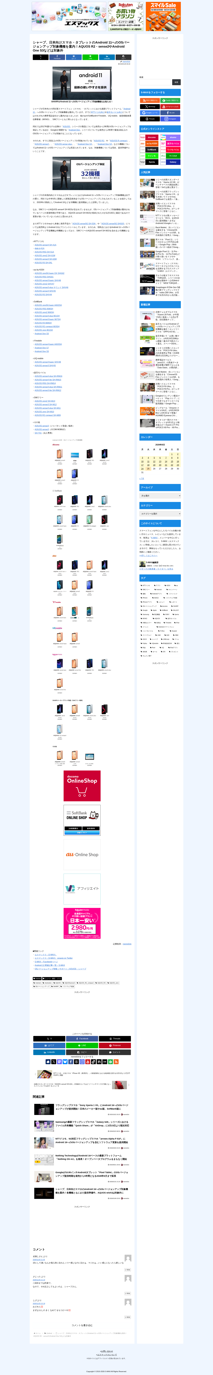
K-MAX (154, 538)
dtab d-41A (39, 248)
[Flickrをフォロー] (104, 1061)
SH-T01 (38, 433)
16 (178, 461)
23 (178, 465)
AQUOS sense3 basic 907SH (48, 319)
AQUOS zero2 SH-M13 (45, 401)
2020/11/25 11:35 (39, 1260)
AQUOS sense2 (42, 144)
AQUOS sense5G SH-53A (84, 224)
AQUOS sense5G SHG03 (112, 224)
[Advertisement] (82, 1011)
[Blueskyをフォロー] (65, 1061)
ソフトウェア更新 (68, 986)
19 (154, 465)
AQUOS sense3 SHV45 (45, 291)
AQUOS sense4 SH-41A (45, 245)
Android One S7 (42, 348)
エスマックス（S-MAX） (46, 955)
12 (154, 461)
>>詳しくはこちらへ (148, 555)
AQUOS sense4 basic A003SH (48, 344)
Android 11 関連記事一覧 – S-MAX (50, 965)
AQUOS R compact (118, 141)
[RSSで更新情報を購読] (116, 1061)
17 (142, 465)
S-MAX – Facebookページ (46, 962)
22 (172, 465)
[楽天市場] (125, 16)
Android (38, 978)
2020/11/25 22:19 (39, 1304)
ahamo (173, 137)
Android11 (48, 983)
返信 (128, 1270)
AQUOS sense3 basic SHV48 (48, 280)
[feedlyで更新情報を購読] (110, 1061)
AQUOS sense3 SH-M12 (46, 404)
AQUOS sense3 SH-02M (46, 259)
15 (172, 461)
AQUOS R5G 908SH (44, 309)
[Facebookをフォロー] (70, 1061)
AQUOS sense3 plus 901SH (47, 316)
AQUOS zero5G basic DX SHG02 (49, 273)
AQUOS (66, 126)
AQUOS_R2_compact (86, 983)
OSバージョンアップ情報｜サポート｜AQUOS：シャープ (60, 969)
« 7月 (141, 479)
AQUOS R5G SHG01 (44, 277)
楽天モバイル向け (115, 112)
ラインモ (152, 156)
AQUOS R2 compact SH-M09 (48, 415)
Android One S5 (42, 334)
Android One (74, 130)
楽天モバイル (173, 143)
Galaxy (173, 162)
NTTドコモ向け (98, 112)
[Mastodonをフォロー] (59, 1061)
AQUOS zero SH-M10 (44, 412)
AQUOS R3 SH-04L (43, 263)
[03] (82, 173)
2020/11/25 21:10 (39, 1280)
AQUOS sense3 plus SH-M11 (48, 408)
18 (148, 465)
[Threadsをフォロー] (76, 1061)
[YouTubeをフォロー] (87, 1061)
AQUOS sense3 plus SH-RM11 (48, 387)
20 (160, 465)
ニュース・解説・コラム (53, 978)
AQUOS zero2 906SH (44, 312)
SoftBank (151, 150)
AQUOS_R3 (101, 983)
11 (148, 461)
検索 (141, 77)
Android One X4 (85, 144)
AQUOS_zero (114, 983)
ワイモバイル (173, 150)
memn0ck (127, 944)
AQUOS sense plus (63, 144)
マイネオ (173, 156)
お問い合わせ (107, 1351)
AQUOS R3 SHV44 (43, 295)
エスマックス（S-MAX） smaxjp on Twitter (54, 958)
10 (142, 461)
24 (142, 469)
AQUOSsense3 (70, 983)
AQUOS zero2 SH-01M (45, 255)
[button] (123, 57)
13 (160, 461)
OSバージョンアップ (42, 986)
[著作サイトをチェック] (48, 1061)
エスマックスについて (107, 1355)
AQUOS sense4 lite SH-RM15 (48, 380)
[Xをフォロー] (53, 1061)
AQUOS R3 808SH (43, 323)
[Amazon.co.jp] (163, 16)
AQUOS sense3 (42, 426)
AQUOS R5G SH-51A (44, 252)
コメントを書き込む (82, 1325)
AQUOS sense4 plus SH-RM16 (48, 376)
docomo (152, 137)
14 (166, 461)
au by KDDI (152, 143)
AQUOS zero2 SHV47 (44, 284)
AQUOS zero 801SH (44, 330)
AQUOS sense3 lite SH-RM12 (48, 390)
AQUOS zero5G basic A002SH (48, 305)
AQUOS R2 (99, 141)
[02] (82, 603)
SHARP (55, 986)
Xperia (152, 162)
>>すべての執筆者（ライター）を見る (156, 569)
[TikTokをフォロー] (93, 1061)
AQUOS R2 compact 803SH (47, 326)
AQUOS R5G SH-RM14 (45, 383)
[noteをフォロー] (99, 1061)
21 (166, 465)
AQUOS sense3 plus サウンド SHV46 (51, 287)
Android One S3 (105, 144)
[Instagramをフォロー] (82, 1061)
